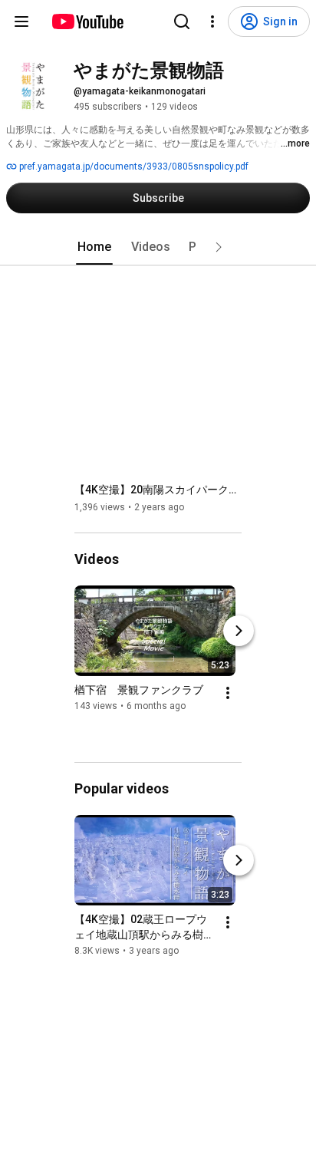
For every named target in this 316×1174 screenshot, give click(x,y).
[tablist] (158, 247)
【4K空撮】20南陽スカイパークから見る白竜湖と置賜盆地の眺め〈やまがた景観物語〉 (158, 489)
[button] (218, 247)
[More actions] (227, 693)
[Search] (182, 21)
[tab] (94, 247)
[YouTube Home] (87, 21)
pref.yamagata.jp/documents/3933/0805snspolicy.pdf (133, 166)
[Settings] (212, 21)
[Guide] (21, 21)
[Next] (238, 630)
